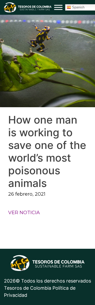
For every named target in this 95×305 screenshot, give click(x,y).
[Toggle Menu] (58, 7)
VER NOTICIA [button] (24, 212)
